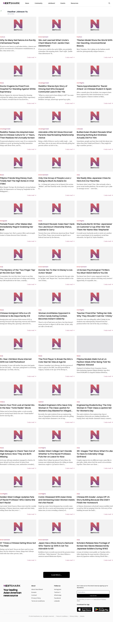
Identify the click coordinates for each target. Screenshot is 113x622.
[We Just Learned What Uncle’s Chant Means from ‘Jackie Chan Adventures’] (56, 25)
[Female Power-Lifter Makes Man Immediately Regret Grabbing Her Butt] (18, 209)
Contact (34, 595)
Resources (74, 3)
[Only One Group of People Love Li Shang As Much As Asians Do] (56, 163)
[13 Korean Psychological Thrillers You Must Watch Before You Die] (95, 255)
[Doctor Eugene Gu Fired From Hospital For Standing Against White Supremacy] (18, 71)
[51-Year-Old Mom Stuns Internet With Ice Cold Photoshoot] (18, 344)
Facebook (57, 598)
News (27, 3)
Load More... (56, 575)
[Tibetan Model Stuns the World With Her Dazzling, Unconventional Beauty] (95, 25)
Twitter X (57, 592)
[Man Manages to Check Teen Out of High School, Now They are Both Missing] (18, 436)
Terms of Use (96, 599)
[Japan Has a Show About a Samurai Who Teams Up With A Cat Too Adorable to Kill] (56, 528)
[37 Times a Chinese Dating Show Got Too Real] (18, 528)
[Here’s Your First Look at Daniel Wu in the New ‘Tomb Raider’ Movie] (18, 390)
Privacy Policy (36, 598)
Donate (33, 592)
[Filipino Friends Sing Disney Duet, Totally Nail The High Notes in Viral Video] (18, 163)
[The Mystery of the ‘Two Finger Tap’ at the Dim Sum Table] (18, 255)
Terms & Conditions (38, 601)
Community (38, 3)
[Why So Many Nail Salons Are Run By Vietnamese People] (18, 25)
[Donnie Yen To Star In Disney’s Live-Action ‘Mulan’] (56, 255)
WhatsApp (57, 595)
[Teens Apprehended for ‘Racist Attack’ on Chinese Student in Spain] (95, 71)
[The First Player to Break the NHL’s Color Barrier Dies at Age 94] (56, 344)
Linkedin (57, 601)
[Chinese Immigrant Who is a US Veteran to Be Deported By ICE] (18, 298)
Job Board (51, 3)
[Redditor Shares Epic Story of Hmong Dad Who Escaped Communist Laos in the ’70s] (56, 71)
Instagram (57, 589)
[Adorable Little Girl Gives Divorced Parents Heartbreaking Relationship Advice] (56, 117)
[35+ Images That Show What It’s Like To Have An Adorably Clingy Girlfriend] (95, 436)
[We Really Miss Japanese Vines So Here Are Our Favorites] (95, 163)
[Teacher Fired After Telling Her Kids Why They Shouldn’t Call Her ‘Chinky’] (95, 298)
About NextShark (37, 589)
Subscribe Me (93, 596)
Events (63, 3)
